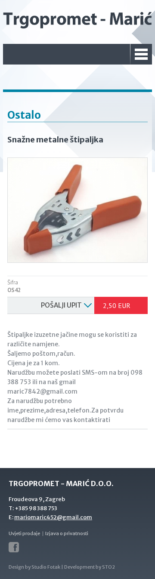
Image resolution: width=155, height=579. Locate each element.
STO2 (108, 567)
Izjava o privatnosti (66, 533)
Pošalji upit (61, 305)
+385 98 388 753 (36, 508)
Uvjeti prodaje (24, 533)
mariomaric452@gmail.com (53, 517)
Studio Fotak (45, 567)
